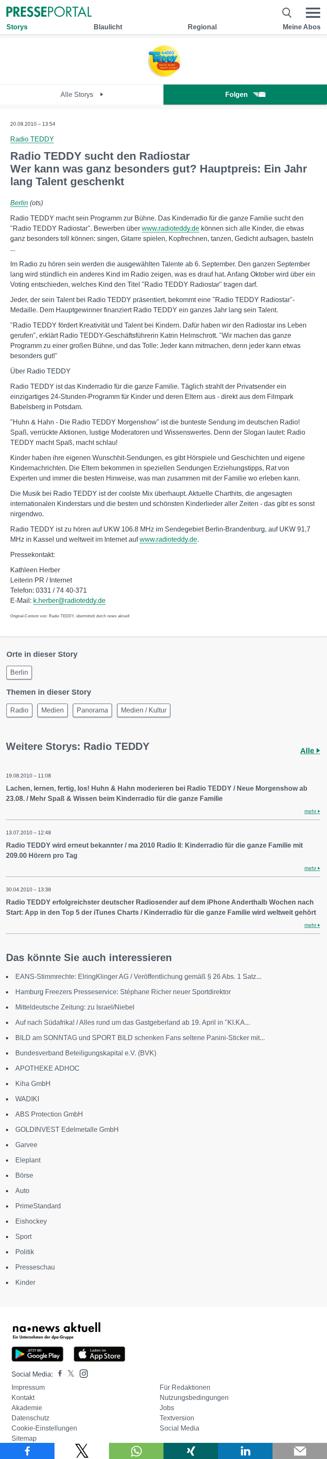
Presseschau (35, 1267)
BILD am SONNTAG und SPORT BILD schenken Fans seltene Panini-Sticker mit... (140, 1037)
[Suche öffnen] (287, 13)
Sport (23, 1236)
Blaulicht (108, 27)
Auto (22, 1190)
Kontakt (22, 1397)
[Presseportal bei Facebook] (57, 1374)
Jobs (167, 1407)
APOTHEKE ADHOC (47, 1068)
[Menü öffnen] (313, 13)
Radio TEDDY (32, 139)
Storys (17, 27)
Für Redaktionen (185, 1387)
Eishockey (31, 1221)
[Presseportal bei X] (68, 1374)
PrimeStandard (38, 1206)
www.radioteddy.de (170, 228)
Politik (24, 1251)
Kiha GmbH (33, 1083)
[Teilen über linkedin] (245, 1451)
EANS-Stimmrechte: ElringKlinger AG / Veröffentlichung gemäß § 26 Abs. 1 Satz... (138, 976)
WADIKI (27, 1099)
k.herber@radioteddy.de (69, 600)
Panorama (92, 710)
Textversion (177, 1418)
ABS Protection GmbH (49, 1114)
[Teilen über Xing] (191, 1451)
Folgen (236, 94)
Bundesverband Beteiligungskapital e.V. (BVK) (85, 1053)
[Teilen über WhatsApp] (136, 1451)
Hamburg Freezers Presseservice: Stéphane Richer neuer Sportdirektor (123, 991)
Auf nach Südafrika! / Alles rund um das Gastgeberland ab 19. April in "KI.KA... (132, 1022)
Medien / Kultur (143, 710)
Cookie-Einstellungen (44, 1428)
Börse (24, 1175)
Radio (19, 710)
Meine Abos (302, 27)
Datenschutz (30, 1418)
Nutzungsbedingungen (194, 1397)
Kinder (25, 1282)
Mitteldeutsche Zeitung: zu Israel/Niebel (75, 1007)
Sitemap (24, 1438)
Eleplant (27, 1160)
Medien (52, 710)
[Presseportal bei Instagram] (81, 1373)
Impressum (28, 1387)
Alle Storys (77, 94)
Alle (308, 750)
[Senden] (299, 1451)
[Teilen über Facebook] (27, 1451)
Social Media (179, 1428)
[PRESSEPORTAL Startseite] (49, 12)
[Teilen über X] (81, 1451)
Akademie (26, 1407)
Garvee (26, 1144)
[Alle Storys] (163, 76)
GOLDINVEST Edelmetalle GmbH (67, 1129)
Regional (202, 27)
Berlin (19, 202)
